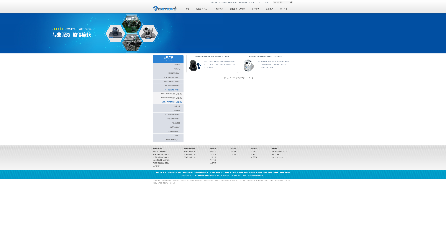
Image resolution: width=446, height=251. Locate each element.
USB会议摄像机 (226, 181)
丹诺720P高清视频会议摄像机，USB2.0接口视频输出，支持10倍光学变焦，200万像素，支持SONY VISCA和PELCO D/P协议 (273, 64)
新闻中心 (269, 9)
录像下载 (213, 163)
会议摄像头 (175, 181)
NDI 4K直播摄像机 (200, 172)
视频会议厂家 (157, 183)
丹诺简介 (254, 151)
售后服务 (213, 154)
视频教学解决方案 (189, 154)
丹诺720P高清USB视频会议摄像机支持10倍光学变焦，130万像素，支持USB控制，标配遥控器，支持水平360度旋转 (219, 64)
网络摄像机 (198, 181)
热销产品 (177, 69)
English (266, 2)
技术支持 (213, 157)
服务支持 (255, 9)
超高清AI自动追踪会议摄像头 (252, 172)
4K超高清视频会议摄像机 (161, 154)
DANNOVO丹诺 (165, 172)
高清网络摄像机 (166, 181)
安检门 (272, 181)
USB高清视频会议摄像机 (161, 163)
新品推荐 (177, 65)
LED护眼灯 (242, 181)
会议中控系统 (279, 181)
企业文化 (254, 154)
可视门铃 (287, 181)
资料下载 (213, 160)
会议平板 (165, 183)
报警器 (266, 181)
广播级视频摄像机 (284, 172)
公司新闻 (233, 151)
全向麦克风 (218, 9)
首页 (187, 9)
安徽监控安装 (251, 181)
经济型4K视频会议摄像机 (161, 157)
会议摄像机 (190, 181)
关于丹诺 (283, 9)
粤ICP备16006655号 (223, 175)
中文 (259, 2)
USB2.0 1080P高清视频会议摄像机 (171, 98)
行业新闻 (233, 154)
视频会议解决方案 (237, 9)
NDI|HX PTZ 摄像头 (159, 151)
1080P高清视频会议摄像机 (161, 160)
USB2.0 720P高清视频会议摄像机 (172, 102)
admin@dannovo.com (257, 175)
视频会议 (183, 181)
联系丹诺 (254, 157)
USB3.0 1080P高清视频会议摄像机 (171, 94)
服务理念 (213, 151)
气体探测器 (259, 181)
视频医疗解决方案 (189, 157)
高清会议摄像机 (208, 181)
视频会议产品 (201, 9)
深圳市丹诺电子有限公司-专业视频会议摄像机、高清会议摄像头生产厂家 (231, 2)
